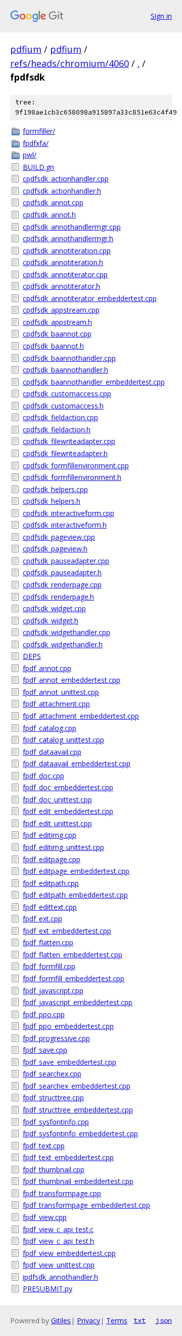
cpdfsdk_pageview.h (55, 548)
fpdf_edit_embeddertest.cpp (68, 811)
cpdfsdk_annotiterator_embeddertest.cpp (90, 298)
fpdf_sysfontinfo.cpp (56, 1122)
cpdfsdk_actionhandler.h (62, 191)
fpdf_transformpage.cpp (62, 1193)
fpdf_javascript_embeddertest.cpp (77, 1002)
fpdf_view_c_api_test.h (58, 1241)
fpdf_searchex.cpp (52, 1074)
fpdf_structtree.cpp (53, 1097)
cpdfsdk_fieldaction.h (56, 429)
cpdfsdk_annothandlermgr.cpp (72, 227)
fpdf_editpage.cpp (51, 859)
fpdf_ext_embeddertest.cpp (67, 931)
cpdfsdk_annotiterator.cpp (65, 274)
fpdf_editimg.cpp (49, 835)
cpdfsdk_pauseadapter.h (62, 572)
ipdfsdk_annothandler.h (60, 1277)
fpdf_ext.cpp (42, 918)
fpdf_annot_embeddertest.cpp (71, 680)
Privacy (88, 1320)
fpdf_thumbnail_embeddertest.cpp (78, 1181)
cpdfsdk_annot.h (49, 214)
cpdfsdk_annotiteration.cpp (67, 250)
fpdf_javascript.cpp (53, 990)
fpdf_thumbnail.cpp (53, 1169)
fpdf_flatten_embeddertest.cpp (72, 954)
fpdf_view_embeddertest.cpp (69, 1253)
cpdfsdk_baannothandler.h (65, 370)
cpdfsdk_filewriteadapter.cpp (69, 441)
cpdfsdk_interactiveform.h (65, 525)
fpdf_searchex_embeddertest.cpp (76, 1086)
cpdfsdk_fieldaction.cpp (60, 417)
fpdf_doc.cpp (43, 776)
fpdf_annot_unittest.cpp (61, 692)
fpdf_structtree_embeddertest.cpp (78, 1110)
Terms (116, 1320)
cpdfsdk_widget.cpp (54, 608)
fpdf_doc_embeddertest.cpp (68, 787)
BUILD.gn (38, 167)
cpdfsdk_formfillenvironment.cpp (76, 465)
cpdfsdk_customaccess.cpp (67, 393)
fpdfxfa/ (36, 143)
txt (139, 1320)
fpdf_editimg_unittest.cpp (63, 847)
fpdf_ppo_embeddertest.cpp (68, 1026)
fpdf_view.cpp (45, 1217)
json (164, 1320)
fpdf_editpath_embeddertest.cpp (75, 895)
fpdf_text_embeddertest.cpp (68, 1157)
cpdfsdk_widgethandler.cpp (66, 632)
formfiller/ (39, 131)
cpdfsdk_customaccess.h (63, 406)
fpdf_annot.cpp (47, 668)
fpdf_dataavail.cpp (52, 752)
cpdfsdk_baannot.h (53, 346)
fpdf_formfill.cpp (49, 966)
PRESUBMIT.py (47, 1288)
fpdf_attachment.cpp (56, 704)
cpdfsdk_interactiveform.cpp (68, 513)
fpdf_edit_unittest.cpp (57, 823)
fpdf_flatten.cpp (48, 942)
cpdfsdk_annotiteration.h (63, 262)
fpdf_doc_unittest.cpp (57, 799)
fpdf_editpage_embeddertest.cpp (76, 871)
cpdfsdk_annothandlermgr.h (68, 238)
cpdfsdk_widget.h (50, 620)
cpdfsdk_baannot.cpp (57, 334)
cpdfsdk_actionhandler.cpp (66, 178)
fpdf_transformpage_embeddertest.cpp (86, 1205)
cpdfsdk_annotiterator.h (61, 286)
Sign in (161, 16)
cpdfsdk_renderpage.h (58, 597)
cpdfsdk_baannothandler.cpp (69, 358)
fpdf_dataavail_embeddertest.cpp (76, 763)
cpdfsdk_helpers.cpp (55, 489)
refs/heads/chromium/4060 (69, 63)
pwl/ (29, 155)
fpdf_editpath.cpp (51, 883)
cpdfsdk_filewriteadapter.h (65, 453)
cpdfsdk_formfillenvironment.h (72, 477)
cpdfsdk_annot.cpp (53, 202)
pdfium (25, 49)
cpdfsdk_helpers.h (51, 501)
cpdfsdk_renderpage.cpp (62, 584)
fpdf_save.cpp (45, 1050)
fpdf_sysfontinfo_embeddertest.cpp (80, 1133)
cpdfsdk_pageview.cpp (59, 537)
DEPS (32, 656)
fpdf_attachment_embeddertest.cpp (81, 716)
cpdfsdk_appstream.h (57, 322)
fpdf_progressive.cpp (56, 1038)
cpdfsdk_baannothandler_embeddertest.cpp (94, 382)
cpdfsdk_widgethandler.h (63, 644)
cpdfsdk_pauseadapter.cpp (66, 561)
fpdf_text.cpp (44, 1146)
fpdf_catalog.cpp (49, 728)
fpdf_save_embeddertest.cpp (69, 1062)
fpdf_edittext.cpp (50, 907)
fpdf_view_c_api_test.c (58, 1229)
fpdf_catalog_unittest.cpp (63, 740)
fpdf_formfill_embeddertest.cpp (73, 978)
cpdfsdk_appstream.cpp (61, 310)
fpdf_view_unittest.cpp (59, 1265)
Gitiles (61, 1320)
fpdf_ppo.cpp (44, 1014)
